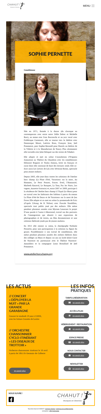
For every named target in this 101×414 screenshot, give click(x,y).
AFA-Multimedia (54, 411)
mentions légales (50, 409)
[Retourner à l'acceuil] (16, 5)
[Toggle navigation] (89, 6)
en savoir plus (20, 371)
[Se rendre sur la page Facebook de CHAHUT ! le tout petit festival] (11, 401)
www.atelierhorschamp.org (38, 254)
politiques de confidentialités (64, 409)
